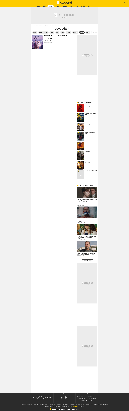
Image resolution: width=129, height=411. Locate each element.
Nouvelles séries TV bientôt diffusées (87, 182)
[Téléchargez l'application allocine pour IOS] (62, 397)
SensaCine (90, 396)
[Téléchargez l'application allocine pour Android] (67, 397)
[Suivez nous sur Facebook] (35, 397)
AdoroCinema (91, 398)
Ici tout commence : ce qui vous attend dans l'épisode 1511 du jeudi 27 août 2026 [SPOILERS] (86, 237)
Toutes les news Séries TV (87, 260)
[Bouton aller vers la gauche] (93, 32)
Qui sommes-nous (28, 404)
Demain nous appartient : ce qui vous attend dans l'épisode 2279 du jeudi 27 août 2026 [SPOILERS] (86, 220)
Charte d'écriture (86, 404)
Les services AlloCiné (94, 404)
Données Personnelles (70, 404)
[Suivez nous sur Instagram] (42, 397)
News (38, 6)
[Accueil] (64, 2)
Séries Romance (51, 25)
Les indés (83, 6)
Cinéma (44, 6)
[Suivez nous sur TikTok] (46, 397)
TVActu (65, 6)
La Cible (86, 123)
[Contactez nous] (50, 397)
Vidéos (71, 6)
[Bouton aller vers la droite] (96, 32)
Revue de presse (79, 404)
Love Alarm (57, 25)
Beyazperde (80, 398)
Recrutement (35, 404)
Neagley (86, 161)
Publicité (40, 404)
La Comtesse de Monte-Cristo (91, 170)
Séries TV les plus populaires (43, 25)
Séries (50, 6)
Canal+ (90, 6)
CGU (44, 404)
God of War (87, 151)
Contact (22, 404)
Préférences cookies (61, 404)
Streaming (58, 6)
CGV (47, 404)
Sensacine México (85, 400)
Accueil (33, 25)
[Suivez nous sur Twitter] (39, 397)
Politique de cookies (52, 404)
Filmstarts (79, 396)
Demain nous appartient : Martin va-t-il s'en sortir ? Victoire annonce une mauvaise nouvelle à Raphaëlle (86, 254)
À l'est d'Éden (88, 142)
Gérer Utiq (101, 404)
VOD (77, 6)
